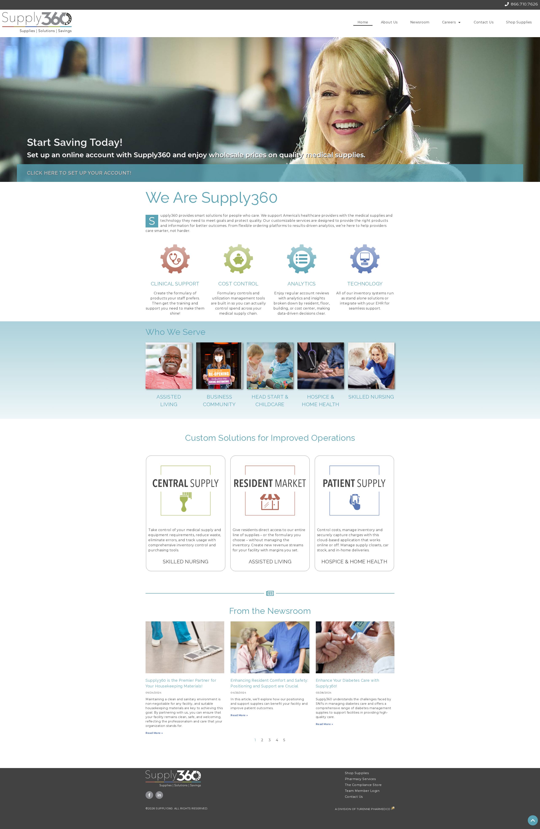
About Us (389, 22)
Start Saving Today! (75, 142)
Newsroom (419, 22)
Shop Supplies (519, 22)
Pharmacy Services (360, 779)
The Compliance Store (363, 785)
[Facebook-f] (149, 795)
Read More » (154, 732)
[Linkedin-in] (159, 795)
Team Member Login (362, 791)
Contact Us (483, 22)
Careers (449, 22)
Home (363, 22)
